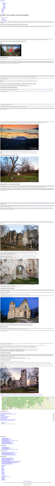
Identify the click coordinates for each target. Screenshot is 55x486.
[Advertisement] (22, 33)
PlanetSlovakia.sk (4, 465)
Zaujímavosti (3, 469)
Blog (2, 471)
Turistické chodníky (4, 20)
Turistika (4, 7)
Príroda (4, 5)
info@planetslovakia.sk (29, 481)
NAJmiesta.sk (3, 479)
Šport (4, 6)
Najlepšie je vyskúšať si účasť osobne (39, 202)
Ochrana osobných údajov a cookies (6, 476)
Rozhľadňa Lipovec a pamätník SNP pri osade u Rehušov (7, 420)
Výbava (3, 11)
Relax (2, 467)
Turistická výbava (4, 474)
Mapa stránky (3, 477)
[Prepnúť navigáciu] (0, 1)
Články (3, 2)
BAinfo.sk (3, 478)
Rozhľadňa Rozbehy (2, 415)
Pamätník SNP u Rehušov (3, 418)
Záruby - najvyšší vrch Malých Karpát (4, 416)
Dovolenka (3, 10)
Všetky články (5, 3)
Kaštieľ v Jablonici (2, 414)
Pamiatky (4, 4)
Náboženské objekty (4, 19)
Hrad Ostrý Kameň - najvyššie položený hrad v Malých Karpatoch (8, 419)
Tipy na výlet (3, 9)
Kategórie (3, 8)
